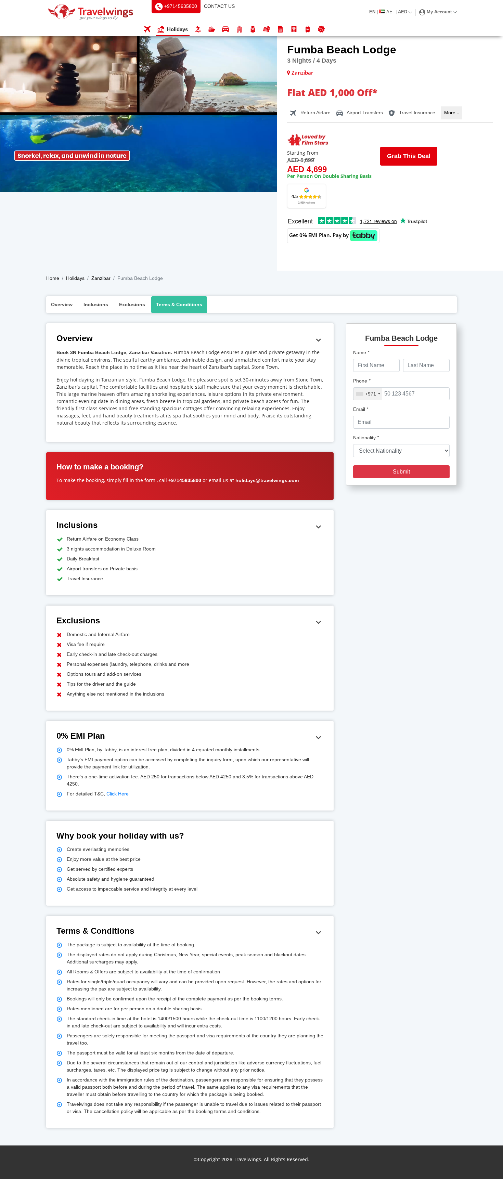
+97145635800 (184, 480)
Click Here (117, 793)
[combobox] (367, 394)
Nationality (366, 437)
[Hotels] (239, 29)
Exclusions (132, 304)
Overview (62, 304)
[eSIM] (280, 29)
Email (360, 409)
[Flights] (147, 29)
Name (361, 352)
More (451, 112)
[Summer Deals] (198, 29)
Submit (401, 472)
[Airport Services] (307, 29)
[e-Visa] (294, 29)
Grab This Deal (408, 156)
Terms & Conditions (179, 304)
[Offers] (321, 29)
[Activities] (253, 29)
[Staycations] (266, 29)
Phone (361, 381)
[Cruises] (212, 29)
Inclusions (95, 304)
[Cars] (225, 29)
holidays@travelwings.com (267, 480)
